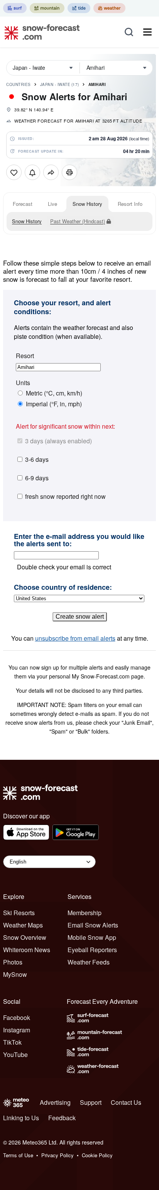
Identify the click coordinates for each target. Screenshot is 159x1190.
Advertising (55, 1102)
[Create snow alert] (32, 172)
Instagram (16, 1029)
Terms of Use (18, 1155)
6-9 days (37, 477)
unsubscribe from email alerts (75, 638)
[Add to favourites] (14, 172)
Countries (18, 84)
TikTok (12, 1042)
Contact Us (126, 1102)
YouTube (15, 1054)
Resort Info (130, 203)
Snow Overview (24, 937)
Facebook (16, 1017)
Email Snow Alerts (93, 925)
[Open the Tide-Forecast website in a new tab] (79, 8)
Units (23, 383)
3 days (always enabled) (58, 440)
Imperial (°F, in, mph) (54, 404)
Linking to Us (21, 1117)
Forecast (22, 203)
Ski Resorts (19, 912)
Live (52, 203)
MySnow (15, 974)
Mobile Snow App (92, 937)
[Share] (51, 172)
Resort (25, 356)
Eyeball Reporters (92, 949)
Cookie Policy (97, 1155)
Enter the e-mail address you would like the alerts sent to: (79, 540)
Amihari (97, 84)
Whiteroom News (26, 949)
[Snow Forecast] (40, 32)
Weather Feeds (89, 962)
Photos (12, 962)
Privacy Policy (57, 1155)
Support (90, 1102)
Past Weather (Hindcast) (77, 221)
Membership (84, 912)
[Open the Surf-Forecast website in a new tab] (15, 8)
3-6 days (37, 459)
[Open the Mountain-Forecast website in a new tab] (47, 8)
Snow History (87, 203)
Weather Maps (23, 925)
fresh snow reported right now (65, 496)
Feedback (62, 1117)
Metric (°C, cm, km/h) (54, 393)
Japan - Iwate (59, 84)
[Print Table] (69, 172)
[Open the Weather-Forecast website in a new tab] (109, 8)
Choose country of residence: (63, 587)
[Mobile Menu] (147, 32)
